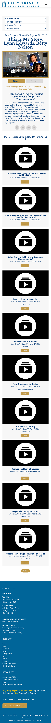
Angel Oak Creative (33, 720)
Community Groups (9, 663)
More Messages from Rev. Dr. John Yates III (24, 87)
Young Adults (7, 654)
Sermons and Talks (9, 677)
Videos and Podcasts (10, 680)
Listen (35, 81)
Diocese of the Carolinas (28, 693)
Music (4, 659)
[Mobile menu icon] (46, 3)
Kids (4, 644)
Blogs (4, 682)
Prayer (4, 661)
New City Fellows (8, 666)
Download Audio (25, 89)
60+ (3, 656)
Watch (18, 81)
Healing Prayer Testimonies (12, 684)
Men (4, 646)
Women (5, 651)
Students (5, 649)
